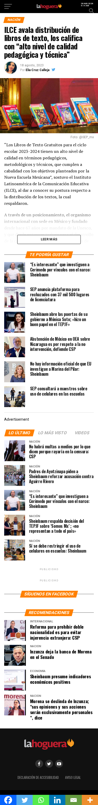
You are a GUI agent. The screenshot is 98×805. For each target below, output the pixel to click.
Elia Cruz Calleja (37, 70)
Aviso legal (73, 777)
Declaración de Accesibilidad (38, 777)
